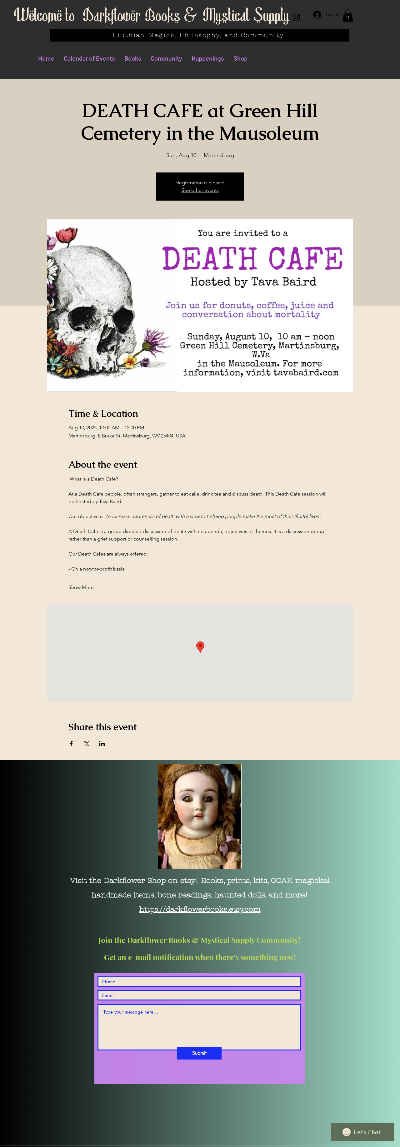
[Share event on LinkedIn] (102, 743)
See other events (200, 190)
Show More (81, 587)
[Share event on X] (87, 743)
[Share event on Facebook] (71, 743)
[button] (347, 15)
